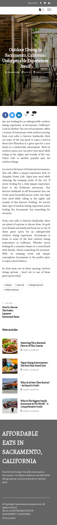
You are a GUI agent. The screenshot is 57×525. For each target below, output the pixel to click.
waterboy (8, 285)
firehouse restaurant (12, 290)
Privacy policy (9, 518)
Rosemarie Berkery (14, 72)
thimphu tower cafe (36, 285)
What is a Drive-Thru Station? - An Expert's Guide (35, 384)
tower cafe (20, 285)
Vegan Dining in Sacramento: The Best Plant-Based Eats (34, 364)
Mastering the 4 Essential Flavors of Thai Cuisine (33, 344)
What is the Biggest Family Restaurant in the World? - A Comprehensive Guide (34, 403)
